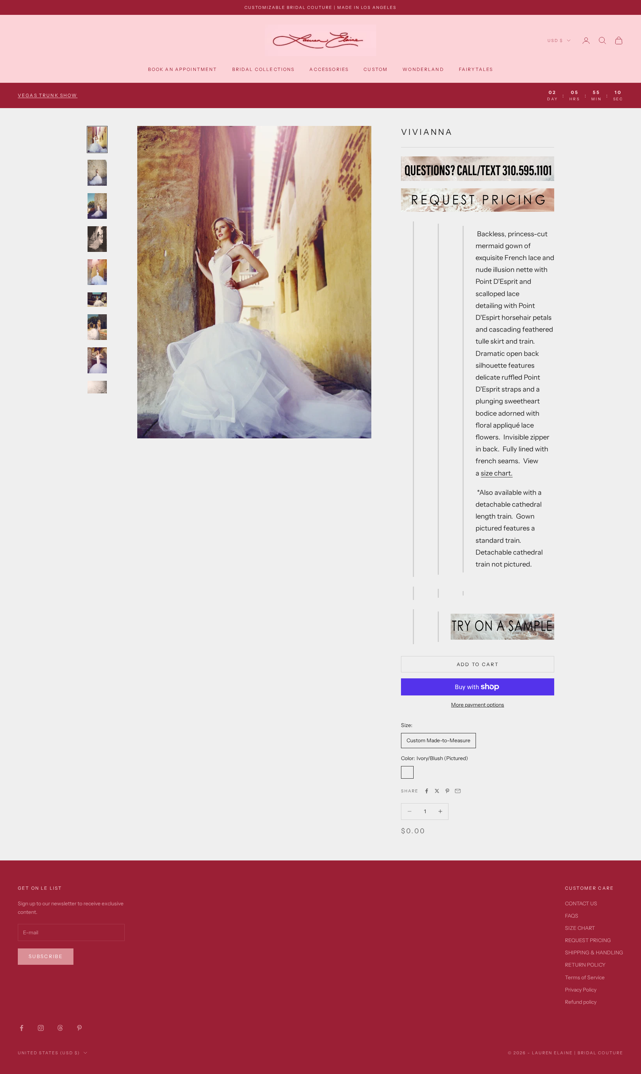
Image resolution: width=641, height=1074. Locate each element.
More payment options (477, 704)
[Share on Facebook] (427, 791)
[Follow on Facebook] (21, 1028)
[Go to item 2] (97, 172)
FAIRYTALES (476, 69)
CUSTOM (376, 69)
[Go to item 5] (97, 272)
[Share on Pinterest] (447, 791)
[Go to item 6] (97, 300)
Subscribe (46, 956)
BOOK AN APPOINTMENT (182, 69)
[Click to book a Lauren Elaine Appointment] (502, 626)
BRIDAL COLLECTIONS (263, 69)
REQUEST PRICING (588, 940)
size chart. (497, 473)
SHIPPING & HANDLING (594, 952)
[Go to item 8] (97, 360)
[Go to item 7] (97, 327)
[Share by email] (458, 791)
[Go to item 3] (97, 206)
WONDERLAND (423, 69)
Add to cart (478, 664)
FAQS (571, 915)
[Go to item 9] (97, 393)
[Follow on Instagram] (41, 1028)
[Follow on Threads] (60, 1028)
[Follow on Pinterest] (79, 1028)
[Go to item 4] (97, 239)
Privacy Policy (580, 989)
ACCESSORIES (329, 69)
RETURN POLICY (585, 964)
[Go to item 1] (97, 139)
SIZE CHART (580, 928)
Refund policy (580, 1002)
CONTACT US (581, 903)
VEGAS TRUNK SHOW (48, 95)
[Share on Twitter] (437, 791)
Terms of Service (585, 977)
